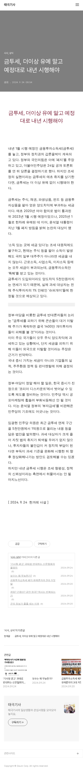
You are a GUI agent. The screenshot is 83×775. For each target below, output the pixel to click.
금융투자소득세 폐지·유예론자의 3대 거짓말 (32, 582)
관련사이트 (9, 753)
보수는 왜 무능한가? (21, 575)
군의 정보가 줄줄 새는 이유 (24, 603)
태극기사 (9, 5)
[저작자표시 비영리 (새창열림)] (53, 544)
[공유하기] (23, 544)
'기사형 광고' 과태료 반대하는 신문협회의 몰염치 (32, 565)
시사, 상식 (16, 557)
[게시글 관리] (28, 544)
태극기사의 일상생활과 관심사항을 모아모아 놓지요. (32, 712)
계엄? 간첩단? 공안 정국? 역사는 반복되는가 (33, 593)
